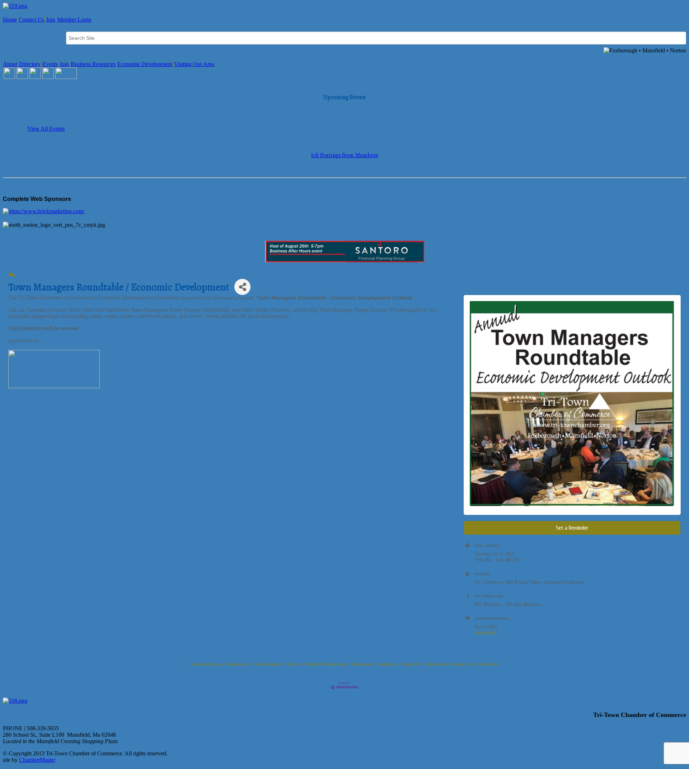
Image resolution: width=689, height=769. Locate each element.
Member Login (74, 20)
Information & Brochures (445, 664)
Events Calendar (267, 664)
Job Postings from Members (344, 155)
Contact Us (31, 20)
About (10, 64)
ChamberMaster (37, 760)
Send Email (485, 633)
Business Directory (206, 664)
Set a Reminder (572, 528)
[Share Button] (242, 287)
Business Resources (93, 64)
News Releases (238, 664)
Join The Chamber (484, 664)
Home (10, 20)
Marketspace (363, 664)
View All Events (46, 129)
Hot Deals (293, 664)
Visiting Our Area (194, 64)
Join (50, 20)
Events (50, 64)
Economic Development (144, 64)
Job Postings (388, 664)
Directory (30, 64)
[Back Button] (12, 275)
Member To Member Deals (327, 664)
